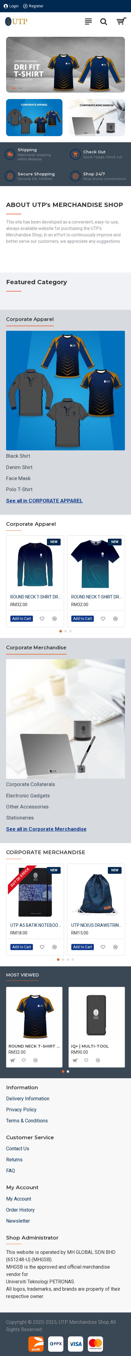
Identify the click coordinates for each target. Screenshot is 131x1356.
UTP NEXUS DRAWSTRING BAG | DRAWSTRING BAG (97, 925)
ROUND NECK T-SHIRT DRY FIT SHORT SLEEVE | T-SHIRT (34, 1046)
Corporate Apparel (30, 319)
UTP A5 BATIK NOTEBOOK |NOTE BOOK (36, 925)
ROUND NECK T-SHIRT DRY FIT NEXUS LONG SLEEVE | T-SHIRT (36, 596)
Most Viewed (22, 975)
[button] (60, 631)
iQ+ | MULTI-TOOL (90, 1046)
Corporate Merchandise (36, 648)
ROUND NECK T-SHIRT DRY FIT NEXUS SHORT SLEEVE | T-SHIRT (97, 596)
